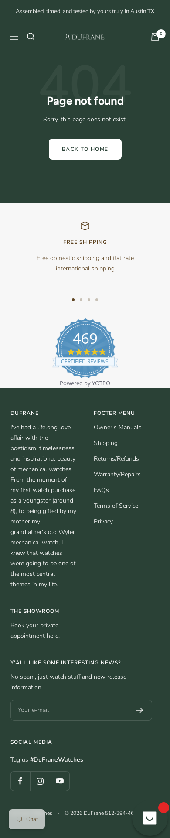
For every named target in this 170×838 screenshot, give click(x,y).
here (52, 636)
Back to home (85, 149)
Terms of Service (116, 506)
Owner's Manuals (118, 427)
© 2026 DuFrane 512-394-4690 (102, 813)
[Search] (31, 37)
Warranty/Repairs (117, 474)
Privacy (103, 521)
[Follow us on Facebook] (20, 781)
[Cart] (155, 37)
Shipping (106, 443)
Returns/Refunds (116, 459)
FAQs (101, 490)
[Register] (139, 710)
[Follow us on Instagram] (40, 781)
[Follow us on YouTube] (59, 781)
